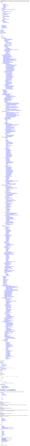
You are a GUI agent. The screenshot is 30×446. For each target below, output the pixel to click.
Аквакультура (8, 300)
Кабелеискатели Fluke (9, 80)
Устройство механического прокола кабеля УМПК (12, 114)
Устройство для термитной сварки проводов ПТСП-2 (13, 115)
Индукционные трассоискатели (10, 67)
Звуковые (4, 281)
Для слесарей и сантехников (9, 356)
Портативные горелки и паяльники (9, 253)
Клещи (7, 260)
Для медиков (7, 352)
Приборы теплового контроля (8, 176)
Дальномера (7, 239)
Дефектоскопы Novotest (9, 156)
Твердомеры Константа (9, 173)
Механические (8, 160)
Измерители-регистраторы (9, 180)
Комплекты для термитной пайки (7, 93)
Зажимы (7, 249)
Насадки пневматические (9, 245)
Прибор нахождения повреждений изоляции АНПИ (9, 60)
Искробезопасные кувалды (9, 95)
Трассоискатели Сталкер (9, 73)
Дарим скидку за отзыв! (6, 16)
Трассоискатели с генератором (10, 69)
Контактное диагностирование (7, 56)
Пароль (1, 368)
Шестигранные (8, 275)
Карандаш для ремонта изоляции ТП (7, 61)
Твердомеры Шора (8, 168)
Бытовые (4, 278)
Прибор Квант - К (8, 132)
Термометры (7, 178)
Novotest (7, 163)
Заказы (2, 364)
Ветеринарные (8, 216)
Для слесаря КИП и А (9, 190)
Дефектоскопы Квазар (9, 154)
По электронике (8, 314)
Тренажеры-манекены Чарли (8, 295)
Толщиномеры (6, 157)
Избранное (3, 420)
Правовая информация (6, 5)
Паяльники (6, 242)
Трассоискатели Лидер (9, 74)
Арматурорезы (8, 231)
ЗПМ (6, 122)
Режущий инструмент (7, 229)
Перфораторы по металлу (8, 267)
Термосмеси (4, 90)
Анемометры (7, 236)
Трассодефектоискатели (9, 64)
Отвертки (6, 226)
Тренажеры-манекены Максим (8, 291)
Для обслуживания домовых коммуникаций (11, 187)
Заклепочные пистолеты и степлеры (9, 266)
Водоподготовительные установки (10, 337)
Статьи (4, 18)
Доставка (3, 432)
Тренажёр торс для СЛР (9, 288)
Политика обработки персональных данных (7, 427)
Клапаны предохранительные (10, 329)
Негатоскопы (7, 182)
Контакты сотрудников (6, 22)
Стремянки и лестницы (8, 264)
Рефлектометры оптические (9, 85)
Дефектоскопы (6, 148)
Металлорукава (7, 269)
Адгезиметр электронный (9, 143)
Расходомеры (6, 339)
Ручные (4, 283)
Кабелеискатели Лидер (9, 79)
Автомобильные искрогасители (9, 99)
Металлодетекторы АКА (9, 87)
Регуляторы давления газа (8, 322)
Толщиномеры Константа (9, 161)
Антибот (1, 369)
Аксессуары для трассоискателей (10, 70)
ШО (6, 133)
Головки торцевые (7, 246)
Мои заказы (3, 419)
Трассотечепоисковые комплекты (9, 71)
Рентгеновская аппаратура (9, 181)
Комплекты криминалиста (9, 221)
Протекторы (6, 46)
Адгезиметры (6, 137)
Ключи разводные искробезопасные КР (11, 104)
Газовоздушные (5, 282)
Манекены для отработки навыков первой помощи (11, 286)
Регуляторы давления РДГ (9, 325)
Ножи (7, 228)
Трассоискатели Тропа (9, 76)
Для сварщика (8, 220)
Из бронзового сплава (9, 197)
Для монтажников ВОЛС (9, 195)
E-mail (1, 367)
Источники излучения (9, 312)
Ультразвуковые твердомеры (9, 170)
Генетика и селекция (8, 301)
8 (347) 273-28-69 (4, 440)
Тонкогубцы (7, 257)
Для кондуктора (8, 351)
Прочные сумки (8, 344)
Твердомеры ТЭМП (8, 169)
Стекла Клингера (7, 336)
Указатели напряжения (7, 117)
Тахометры (7, 240)
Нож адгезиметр (8, 141)
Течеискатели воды (7, 84)
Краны (7, 327)
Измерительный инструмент (8, 235)
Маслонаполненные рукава (8, 263)
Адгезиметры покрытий (9, 142)
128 (2, 399)
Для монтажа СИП (8, 192)
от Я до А (3, 393)
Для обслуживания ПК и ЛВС (10, 194)
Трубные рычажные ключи (8, 100)
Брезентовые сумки (8, 358)
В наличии (5, 381)
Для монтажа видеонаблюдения (10, 199)
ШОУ (7, 134)
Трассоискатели (7, 63)
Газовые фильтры (7, 333)
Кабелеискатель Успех (9, 81)
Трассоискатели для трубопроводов (10, 65)
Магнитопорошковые (9, 150)
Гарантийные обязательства (6, 13)
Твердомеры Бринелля (9, 167)
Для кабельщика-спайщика (9, 224)
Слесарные (7, 189)
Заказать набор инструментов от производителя (9, 9)
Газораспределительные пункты (9, 331)
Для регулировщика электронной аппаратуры (12, 193)
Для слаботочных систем (9, 203)
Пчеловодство (8, 303)
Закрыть (4, 384)
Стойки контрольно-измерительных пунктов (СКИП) (11, 49)
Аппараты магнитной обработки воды (11, 338)
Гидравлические (8, 243)
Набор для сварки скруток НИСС (10, 127)
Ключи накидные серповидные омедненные (11, 107)
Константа (7, 140)
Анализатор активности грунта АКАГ (8, 62)
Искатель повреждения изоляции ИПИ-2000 (8, 59)
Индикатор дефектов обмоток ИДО (10, 131)
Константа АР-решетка (9, 145)
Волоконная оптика (8, 309)
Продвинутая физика (8, 307)
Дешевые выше (4, 394)
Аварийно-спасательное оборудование (9, 270)
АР (6, 138)
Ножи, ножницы (8, 230)
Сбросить (1, 384)
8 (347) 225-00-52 (4, 439)
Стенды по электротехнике (8, 317)
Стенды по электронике (8, 318)
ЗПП (6, 119)
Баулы (7, 341)
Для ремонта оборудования (9, 218)
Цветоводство (8, 304)
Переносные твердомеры (9, 172)
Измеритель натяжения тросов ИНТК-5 (11, 113)
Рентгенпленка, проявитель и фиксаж (11, 183)
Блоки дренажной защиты (8, 39)
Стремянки (7, 265)
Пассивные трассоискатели (9, 68)
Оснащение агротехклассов (8, 298)
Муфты (6, 44)
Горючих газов (5, 280)
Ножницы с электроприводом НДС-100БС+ (5, 413)
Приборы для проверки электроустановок (10, 129)
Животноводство (8, 302)
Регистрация (3, 366)
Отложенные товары (4, 365)
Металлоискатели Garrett (9, 88)
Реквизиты (3, 426)
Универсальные (8, 206)
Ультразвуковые (8, 158)
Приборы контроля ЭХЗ (8, 45)
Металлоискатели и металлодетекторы (9, 86)
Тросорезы (7, 233)
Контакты (3, 20)
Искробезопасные (8, 209)
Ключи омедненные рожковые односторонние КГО (12, 109)
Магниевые (7, 47)
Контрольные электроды (8, 335)
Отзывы (4, 7)
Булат (7, 164)
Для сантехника (8, 219)
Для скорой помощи (8, 355)
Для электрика (8, 191)
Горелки (6, 334)
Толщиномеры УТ (8, 165)
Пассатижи (7, 256)
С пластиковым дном (8, 345)
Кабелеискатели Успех (9, 78)
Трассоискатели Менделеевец (10, 75)
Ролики (7, 250)
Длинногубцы (8, 255)
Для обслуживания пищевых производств (11, 213)
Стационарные (8, 52)
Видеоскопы (7, 238)
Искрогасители (6, 101)
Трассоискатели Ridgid (9, 77)
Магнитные (7, 159)
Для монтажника (8, 353)
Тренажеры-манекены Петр (8, 294)
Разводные (7, 274)
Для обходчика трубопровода (9, 188)
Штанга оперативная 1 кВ (9, 136)
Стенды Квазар (8, 315)
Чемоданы (7, 348)
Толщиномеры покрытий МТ (9, 162)
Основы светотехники (9, 310)
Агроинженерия (8, 299)
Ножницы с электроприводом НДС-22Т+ (5, 402)
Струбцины (6, 272)
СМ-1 (7, 146)
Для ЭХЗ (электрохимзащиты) (10, 214)
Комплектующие (8, 53)
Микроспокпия (8, 311)
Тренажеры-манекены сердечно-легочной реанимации (11, 290)
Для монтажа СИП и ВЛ (8, 247)
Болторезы (7, 232)
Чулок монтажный (8, 251)
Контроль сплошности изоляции (7, 55)
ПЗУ (6, 121)
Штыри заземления (8, 42)
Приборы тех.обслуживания (8, 123)
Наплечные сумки (8, 342)
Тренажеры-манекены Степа (8, 293)
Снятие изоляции (7, 227)
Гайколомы (7, 234)
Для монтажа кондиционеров (9, 217)
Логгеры (7, 179)
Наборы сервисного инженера (10, 222)
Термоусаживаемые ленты (6, 57)
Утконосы (7, 259)
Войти (1, 366)
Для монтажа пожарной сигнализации (11, 200)
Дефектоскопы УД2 (8, 152)
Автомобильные (8, 186)
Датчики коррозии (7, 40)
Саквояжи (7, 347)
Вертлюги (7, 248)
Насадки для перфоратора (9, 268)
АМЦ (7, 139)
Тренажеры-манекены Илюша (8, 292)
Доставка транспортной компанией (7, 11)
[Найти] (7, 360)
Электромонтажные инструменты (9, 254)
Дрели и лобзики (7, 241)
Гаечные (7, 273)
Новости (4, 4)
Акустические (8, 151)
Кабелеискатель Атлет (9, 82)
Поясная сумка (8, 343)
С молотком (7, 210)
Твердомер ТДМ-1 (8, 175)
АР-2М (7, 144)
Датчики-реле (6, 332)
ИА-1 (6, 147)
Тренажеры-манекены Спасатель (9, 296)
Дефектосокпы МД (8, 153)
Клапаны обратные (8, 330)
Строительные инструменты (9, 201)
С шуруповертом (8, 211)
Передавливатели (8, 328)
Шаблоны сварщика (7, 54)
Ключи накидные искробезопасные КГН (11, 106)
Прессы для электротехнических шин (9, 252)
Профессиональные (8, 205)
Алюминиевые (8, 48)
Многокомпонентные (6, 279)
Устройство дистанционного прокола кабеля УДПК (12, 112)
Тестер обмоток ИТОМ (9, 130)
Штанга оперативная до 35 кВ (10, 135)
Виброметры (7, 237)
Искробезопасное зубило (8, 98)
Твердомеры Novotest (8, 174)
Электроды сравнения (7, 50)
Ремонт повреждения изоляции (7, 58)
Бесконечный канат (8, 126)
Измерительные (8, 204)
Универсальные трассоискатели (10, 66)
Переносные (7, 51)
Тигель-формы (5, 91)
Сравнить (1, 407)
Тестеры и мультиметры (8, 118)
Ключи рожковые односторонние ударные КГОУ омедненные (14, 110)
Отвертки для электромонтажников (10, 261)
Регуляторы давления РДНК (9, 324)
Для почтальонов (8, 354)
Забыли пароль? (4, 368)
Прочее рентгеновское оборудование (10, 184)
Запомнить (2, 373)
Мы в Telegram (5, 21)
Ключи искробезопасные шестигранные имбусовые (12, 103)
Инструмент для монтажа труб (8, 271)
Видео (2, 435)
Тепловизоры (7, 177)
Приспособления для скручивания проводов (11, 125)
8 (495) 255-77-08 (2, 30)
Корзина (1, 362)
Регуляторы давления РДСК (9, 323)
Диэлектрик (7, 208)
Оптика (7, 308)
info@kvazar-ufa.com (4, 441)
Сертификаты (5, 6)
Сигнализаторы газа (5, 284)
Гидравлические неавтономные (10, 244)
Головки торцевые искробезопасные (9, 97)
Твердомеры (6, 166)
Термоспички (5, 92)
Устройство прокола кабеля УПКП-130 (11, 116)
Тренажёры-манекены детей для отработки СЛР (12, 287)
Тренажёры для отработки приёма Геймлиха (11, 289)
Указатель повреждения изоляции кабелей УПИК (12, 124)
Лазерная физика (8, 306)
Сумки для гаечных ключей (9, 346)
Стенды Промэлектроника (9, 316)
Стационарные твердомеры (9, 171)
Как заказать (3, 8)
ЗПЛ (6, 120)
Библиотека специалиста (6, 19)
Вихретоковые (8, 149)
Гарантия (3, 433)
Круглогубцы (8, 258)
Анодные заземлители (9, 43)
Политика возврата (5, 14)
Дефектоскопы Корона (9, 155)
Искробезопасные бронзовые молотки (11, 96)
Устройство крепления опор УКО (10, 128)
